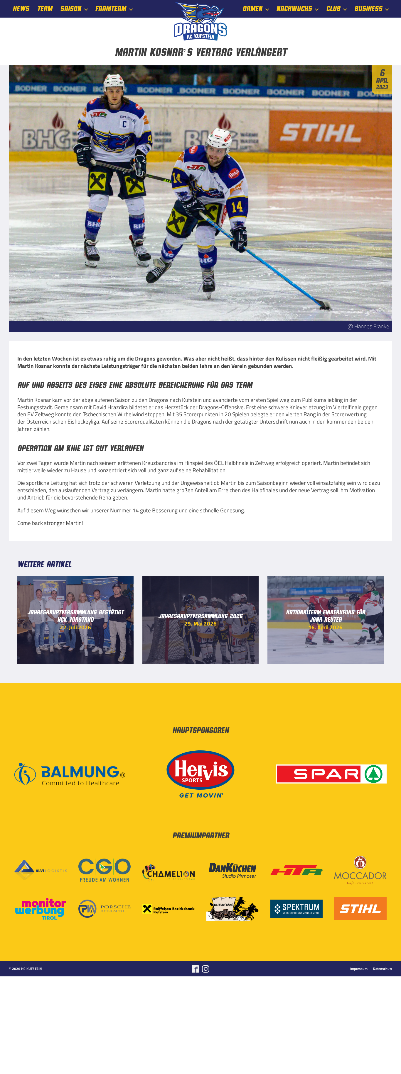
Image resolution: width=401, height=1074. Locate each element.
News (21, 9)
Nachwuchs (294, 9)
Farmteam (110, 9)
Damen (252, 9)
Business (368, 9)
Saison (70, 9)
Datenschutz (382, 968)
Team (44, 9)
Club (333, 9)
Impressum (359, 968)
